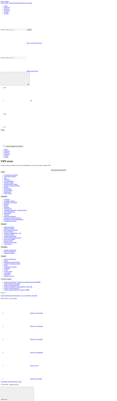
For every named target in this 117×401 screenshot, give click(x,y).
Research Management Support (12, 238)
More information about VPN (58, 170)
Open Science (8, 244)
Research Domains (9, 228)
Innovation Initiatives (10, 251)
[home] (17, 144)
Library (6, 260)
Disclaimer (11, 381)
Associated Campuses (10, 176)
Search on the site (5, 29)
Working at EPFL (9, 182)
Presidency (7, 179)
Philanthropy (7, 192)
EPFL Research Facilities (11, 230)
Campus (6, 13)
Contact (32, 295)
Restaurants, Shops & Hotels (12, 262)
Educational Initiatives (10, 216)
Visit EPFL (7, 274)
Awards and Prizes (9, 234)
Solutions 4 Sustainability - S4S (12, 233)
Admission (7, 199)
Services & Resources (10, 259)
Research (6, 9)
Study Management (9, 211)
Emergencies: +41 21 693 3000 (21, 295)
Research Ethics (8, 241)
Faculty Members (9, 231)
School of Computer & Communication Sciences (18, 286)
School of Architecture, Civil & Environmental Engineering (22, 282)
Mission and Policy (9, 227)
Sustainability (7, 189)
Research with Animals (10, 242)
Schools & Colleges (6, 279)
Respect (6, 187)
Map (36, 295)
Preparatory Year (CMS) (10, 202)
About (6, 6)
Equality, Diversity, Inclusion (12, 185)
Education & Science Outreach (12, 218)
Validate (29, 29)
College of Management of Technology (16, 290)
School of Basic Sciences (12, 283)
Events (6, 270)
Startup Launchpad (9, 253)
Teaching (6, 215)
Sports (6, 265)
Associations (7, 273)
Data (5, 178)
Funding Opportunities (10, 236)
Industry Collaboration (10, 250)
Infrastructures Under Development (13, 219)
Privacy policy (18, 381)
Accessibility (4, 381)
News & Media (8, 190)
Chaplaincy (7, 268)
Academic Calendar (9, 201)
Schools (6, 12)
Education (7, 7)
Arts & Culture (8, 271)
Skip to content (5, 1)
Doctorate (6, 207)
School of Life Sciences (11, 288)
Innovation (7, 10)
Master (6, 205)
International (7, 213)
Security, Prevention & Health (12, 263)
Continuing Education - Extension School (15, 210)
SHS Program (8, 208)
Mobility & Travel (9, 276)
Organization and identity (11, 175)
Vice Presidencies (9, 181)
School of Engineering (11, 285)
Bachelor (6, 204)
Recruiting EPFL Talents (10, 184)
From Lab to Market (9, 239)
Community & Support (10, 267)
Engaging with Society (10, 221)
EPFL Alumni (8, 193)
